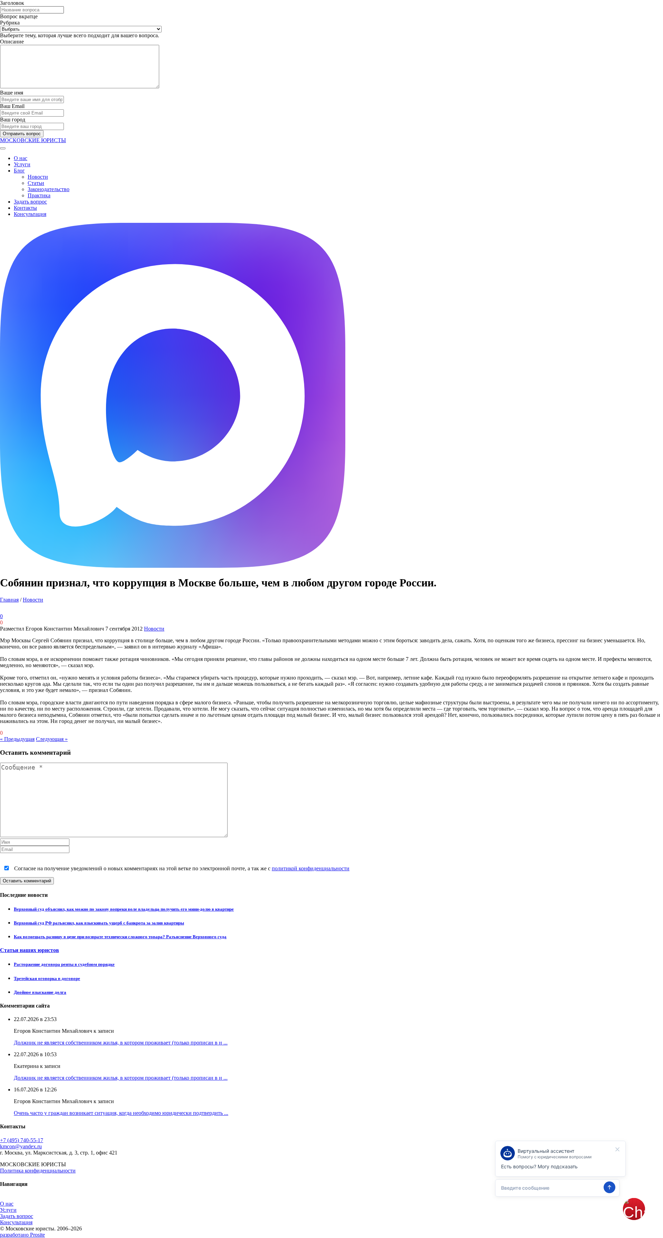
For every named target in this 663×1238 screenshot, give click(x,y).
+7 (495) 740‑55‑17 (21, 1140)
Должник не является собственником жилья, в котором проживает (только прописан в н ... (121, 1043)
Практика (39, 195)
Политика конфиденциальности (38, 1170)
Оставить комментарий (27, 880)
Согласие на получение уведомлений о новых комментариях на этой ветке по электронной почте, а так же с (181, 868)
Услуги (22, 164)
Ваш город (12, 119)
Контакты (25, 208)
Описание (12, 41)
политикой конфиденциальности (310, 868)
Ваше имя (11, 93)
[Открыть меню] (3, 148)
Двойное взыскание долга (40, 992)
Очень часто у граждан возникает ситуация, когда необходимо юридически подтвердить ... (121, 1113)
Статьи (36, 183)
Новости (38, 177)
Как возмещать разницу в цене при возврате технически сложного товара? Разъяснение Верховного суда (120, 936)
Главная (9, 600)
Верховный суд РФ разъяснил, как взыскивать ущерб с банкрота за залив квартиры (99, 922)
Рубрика (10, 23)
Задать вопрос (30, 202)
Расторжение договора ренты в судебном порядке (64, 964)
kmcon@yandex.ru (21, 1146)
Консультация (30, 214)
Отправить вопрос (22, 133)
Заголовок (12, 3)
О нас (20, 158)
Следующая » (52, 739)
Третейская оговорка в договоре (47, 978)
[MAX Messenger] (172, 566)
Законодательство (48, 189)
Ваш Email (12, 106)
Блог (19, 171)
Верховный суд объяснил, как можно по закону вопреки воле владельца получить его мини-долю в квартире (124, 909)
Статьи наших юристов (29, 950)
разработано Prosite (22, 1235)
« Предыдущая (17, 739)
